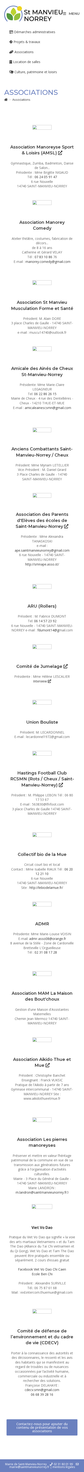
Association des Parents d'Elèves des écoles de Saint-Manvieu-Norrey (42, 520)
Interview (40, 681)
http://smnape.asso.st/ (42, 564)
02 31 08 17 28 (46, 952)
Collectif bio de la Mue (42, 854)
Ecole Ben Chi (42, 1274)
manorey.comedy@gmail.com (47, 261)
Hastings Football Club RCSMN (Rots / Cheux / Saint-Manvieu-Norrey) (42, 778)
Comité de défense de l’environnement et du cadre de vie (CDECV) (42, 1336)
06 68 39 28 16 (42, 1394)
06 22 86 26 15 (45, 394)
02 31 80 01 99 (63, 1464)
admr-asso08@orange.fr (47, 938)
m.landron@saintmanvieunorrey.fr (41, 1192)
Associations (21, 99)
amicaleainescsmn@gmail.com (48, 407)
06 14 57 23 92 (45, 621)
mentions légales (63, 1467)
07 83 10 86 (44, 257)
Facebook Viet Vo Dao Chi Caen (42, 1269)
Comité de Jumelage (39, 666)
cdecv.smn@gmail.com (42, 1390)
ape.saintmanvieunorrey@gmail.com (42, 550)
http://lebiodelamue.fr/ (46, 887)
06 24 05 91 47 (46, 177)
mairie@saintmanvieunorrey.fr (29, 1467)
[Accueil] (6, 99)
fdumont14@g (48, 630)
